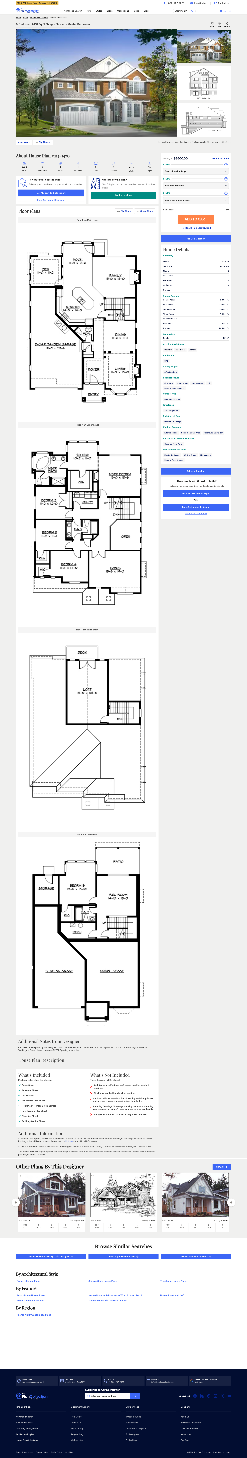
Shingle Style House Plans (102, 1281)
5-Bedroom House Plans (194, 1256)
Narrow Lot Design (172, 422)
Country (168, 350)
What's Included (133, 1416)
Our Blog (185, 1440)
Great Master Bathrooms (30, 1300)
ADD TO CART (196, 219)
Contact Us (76, 1422)
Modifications (132, 1422)
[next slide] (231, 1202)
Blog (146, 11)
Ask (219, 26)
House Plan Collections (27, 1440)
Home (18, 17)
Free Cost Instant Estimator (196, 507)
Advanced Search (73, 11)
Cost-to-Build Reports (136, 1428)
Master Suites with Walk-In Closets (107, 1300)
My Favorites (77, 1440)
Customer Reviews (189, 1428)
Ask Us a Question (196, 238)
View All (220, 1167)
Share (227, 26)
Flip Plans (126, 211)
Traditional (180, 350)
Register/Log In (78, 1434)
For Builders (131, 1440)
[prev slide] (16, 1202)
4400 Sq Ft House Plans (121, 1256)
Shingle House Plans (39, 17)
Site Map (69, 1452)
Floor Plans (24, 142)
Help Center (76, 1416)
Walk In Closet (190, 455)
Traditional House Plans (173, 1281)
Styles (99, 11)
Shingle (192, 350)
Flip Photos (44, 142)
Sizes (110, 11)
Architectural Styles (25, 1434)
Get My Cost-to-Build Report (51, 193)
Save (212, 26)
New (89, 11)
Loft (208, 383)
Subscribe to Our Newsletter (102, 1389)
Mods (136, 11)
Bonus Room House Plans (31, 1295)
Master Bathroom (172, 455)
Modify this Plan (123, 195)
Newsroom (186, 1434)
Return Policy (77, 1428)
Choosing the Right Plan (27, 1428)
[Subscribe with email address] (135, 1396)
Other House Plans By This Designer (49, 1256)
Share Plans (146, 211)
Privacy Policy (42, 1452)
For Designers (132, 1434)
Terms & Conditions (24, 1452)
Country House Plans (28, 1281)
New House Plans (24, 1422)
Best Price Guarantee (191, 1422)
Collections (123, 11)
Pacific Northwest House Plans (34, 1314)
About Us (185, 1416)
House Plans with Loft (172, 1295)
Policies (69, 1141)
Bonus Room (182, 383)
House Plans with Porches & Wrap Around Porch (115, 1295)
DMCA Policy (56, 1452)
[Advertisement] (123, 1347)
